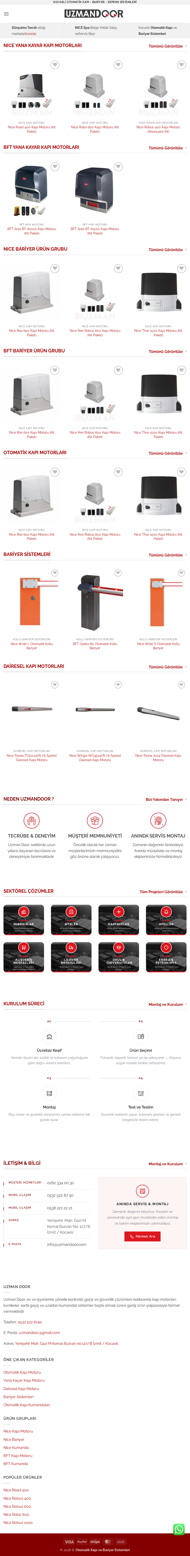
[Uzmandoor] (95, 14)
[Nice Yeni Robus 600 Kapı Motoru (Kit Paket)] (95, 292)
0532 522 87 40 (60, 1195)
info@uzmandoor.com (66, 1244)
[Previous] (10, 606)
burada (30, 34)
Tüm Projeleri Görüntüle (161, 892)
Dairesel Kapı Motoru (21, 1389)
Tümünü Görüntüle (166, 46)
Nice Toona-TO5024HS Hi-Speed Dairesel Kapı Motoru (32, 758)
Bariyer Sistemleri (18, 1397)
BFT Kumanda (15, 1464)
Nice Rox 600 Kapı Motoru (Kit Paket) (31, 333)
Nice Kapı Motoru (18, 1431)
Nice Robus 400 (17, 1498)
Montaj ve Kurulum (166, 1004)
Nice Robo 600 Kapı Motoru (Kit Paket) (95, 129)
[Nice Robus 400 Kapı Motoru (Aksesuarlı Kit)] (158, 88)
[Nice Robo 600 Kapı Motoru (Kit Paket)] (95, 88)
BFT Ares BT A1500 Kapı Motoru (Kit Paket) (95, 231)
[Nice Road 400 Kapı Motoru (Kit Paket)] (31, 88)
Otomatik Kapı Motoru (22, 1372)
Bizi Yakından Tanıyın (164, 799)
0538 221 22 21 (59, 1208)
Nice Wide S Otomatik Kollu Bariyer (158, 646)
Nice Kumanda (16, 1447)
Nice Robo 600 (16, 1514)
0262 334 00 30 (60, 1183)
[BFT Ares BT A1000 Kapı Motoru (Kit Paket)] (31, 190)
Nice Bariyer (13, 1439)
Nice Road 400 (16, 1490)
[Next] (180, 606)
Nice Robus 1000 (18, 1522)
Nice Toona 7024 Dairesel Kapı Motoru (158, 758)
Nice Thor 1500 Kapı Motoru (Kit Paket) (158, 333)
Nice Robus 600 (17, 1506)
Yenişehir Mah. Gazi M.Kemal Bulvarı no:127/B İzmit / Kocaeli (66, 1343)
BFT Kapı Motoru (17, 1456)
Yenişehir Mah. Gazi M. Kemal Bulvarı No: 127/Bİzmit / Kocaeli (68, 1226)
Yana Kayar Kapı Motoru (24, 1380)
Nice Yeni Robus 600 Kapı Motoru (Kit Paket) (95, 333)
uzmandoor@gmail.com (39, 1333)
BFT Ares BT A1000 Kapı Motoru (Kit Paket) (31, 231)
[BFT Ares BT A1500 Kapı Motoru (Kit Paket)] (95, 190)
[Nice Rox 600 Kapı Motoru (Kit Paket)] (31, 292)
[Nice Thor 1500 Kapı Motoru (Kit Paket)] (158, 292)
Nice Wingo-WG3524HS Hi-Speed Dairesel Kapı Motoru (95, 758)
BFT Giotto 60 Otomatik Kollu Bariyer (95, 646)
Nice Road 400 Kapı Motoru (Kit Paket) (32, 129)
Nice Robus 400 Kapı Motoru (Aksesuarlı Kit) (158, 129)
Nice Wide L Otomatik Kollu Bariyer (32, 646)
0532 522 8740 (30, 1322)
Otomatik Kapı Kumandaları (26, 1405)
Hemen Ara (145, 1236)
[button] (6, 13)
